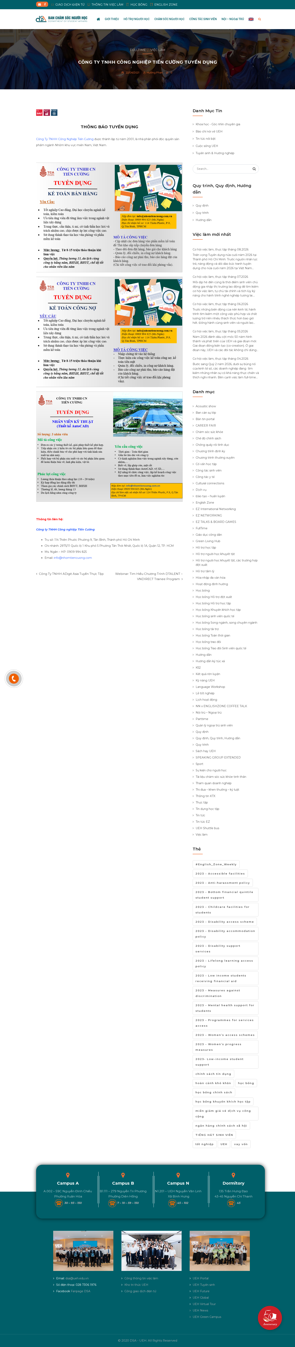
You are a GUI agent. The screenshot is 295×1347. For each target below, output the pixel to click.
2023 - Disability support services (217, 948)
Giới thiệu (112, 19)
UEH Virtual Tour (204, 1304)
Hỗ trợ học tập (206, 547)
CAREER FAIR (206, 425)
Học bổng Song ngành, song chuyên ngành (226, 622)
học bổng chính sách (213, 1092)
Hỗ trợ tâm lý (205, 571)
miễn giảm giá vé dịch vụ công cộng (223, 1113)
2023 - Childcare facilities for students (222, 909)
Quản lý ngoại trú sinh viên (214, 725)
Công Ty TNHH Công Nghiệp (59, 139)
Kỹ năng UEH (205, 680)
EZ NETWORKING (209, 515)
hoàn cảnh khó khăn (213, 1083)
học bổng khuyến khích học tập (223, 1101)
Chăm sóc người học (169, 19)
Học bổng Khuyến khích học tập (218, 610)
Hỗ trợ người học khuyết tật (215, 554)
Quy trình (202, 213)
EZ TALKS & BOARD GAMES (216, 522)
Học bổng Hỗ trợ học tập (213, 603)
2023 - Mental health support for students (224, 1008)
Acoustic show (206, 406)
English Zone (205, 502)
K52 (198, 667)
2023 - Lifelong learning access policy (224, 963)
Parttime (202, 719)
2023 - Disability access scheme (224, 921)
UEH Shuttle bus (207, 828)
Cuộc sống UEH (207, 146)
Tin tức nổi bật (206, 139)
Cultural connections (210, 483)
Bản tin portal (205, 419)
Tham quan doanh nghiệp (214, 783)
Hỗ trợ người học (137, 19)
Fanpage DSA (80, 1291)
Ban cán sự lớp (206, 412)
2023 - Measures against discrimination (217, 993)
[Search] (254, 168)
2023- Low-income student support (219, 1061)
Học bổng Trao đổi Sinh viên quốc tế (221, 648)
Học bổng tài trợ (207, 629)
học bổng (246, 1083)
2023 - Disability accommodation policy (225, 933)
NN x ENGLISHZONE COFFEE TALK (221, 706)
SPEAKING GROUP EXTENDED (218, 757)
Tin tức (200, 815)
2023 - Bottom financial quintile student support (224, 894)
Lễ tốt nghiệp (205, 693)
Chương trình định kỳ (210, 451)
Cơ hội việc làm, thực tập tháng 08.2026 (220, 249)
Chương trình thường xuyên (215, 457)
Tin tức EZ (203, 822)
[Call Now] (14, 679)
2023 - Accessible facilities (220, 873)
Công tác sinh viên (203, 19)
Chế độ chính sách (208, 438)
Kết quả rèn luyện (208, 674)
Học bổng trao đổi (208, 642)
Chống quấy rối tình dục (212, 445)
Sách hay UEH (206, 751)
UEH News (200, 1310)
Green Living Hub (208, 541)
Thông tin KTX (205, 796)
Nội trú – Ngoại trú (209, 712)
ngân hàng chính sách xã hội (221, 1125)
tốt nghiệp (204, 1144)
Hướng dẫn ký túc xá (210, 661)
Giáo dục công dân (209, 535)
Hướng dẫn (204, 220)
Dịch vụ (201, 490)
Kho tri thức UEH (136, 1285)
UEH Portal (201, 1278)
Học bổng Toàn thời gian (213, 635)
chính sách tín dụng (213, 1073)
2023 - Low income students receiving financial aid (220, 978)
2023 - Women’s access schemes (225, 1034)
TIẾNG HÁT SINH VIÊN (214, 1134)
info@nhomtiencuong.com (73, 558)
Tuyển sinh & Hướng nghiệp (215, 153)
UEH (224, 1144)
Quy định (202, 205)
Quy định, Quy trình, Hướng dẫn (218, 738)
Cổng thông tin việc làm (141, 1278)
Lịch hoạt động (206, 699)
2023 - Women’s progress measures (218, 1047)
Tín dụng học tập (207, 809)
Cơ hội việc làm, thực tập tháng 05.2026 (220, 331)
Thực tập (202, 802)
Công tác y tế (205, 477)
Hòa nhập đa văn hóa (210, 577)
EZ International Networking (216, 509)
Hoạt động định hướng (212, 584)
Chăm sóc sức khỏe (209, 432)
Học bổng (203, 590)
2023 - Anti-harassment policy (222, 882)
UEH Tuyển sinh (204, 1285)
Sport (199, 764)
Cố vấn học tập (206, 464)
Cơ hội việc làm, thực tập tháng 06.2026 (220, 304)
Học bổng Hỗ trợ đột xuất (214, 597)
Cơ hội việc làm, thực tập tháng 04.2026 (220, 358)
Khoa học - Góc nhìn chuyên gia (218, 124)
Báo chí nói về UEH (209, 131)
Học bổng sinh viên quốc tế (215, 616)
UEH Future (201, 1291)
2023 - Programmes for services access (224, 1022)
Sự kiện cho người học (211, 770)
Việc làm (157, 50)
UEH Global (201, 1297)
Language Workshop (210, 687)
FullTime (138, 50)
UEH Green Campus (207, 1317)
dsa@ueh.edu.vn (77, 1278)
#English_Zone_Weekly (216, 864)
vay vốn (241, 1144)
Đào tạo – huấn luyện (210, 496)
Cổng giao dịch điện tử (140, 1291)
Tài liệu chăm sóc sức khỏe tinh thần (221, 777)
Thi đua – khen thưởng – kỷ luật (217, 789)
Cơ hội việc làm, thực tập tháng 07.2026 (220, 277)
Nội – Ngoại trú (233, 19)
